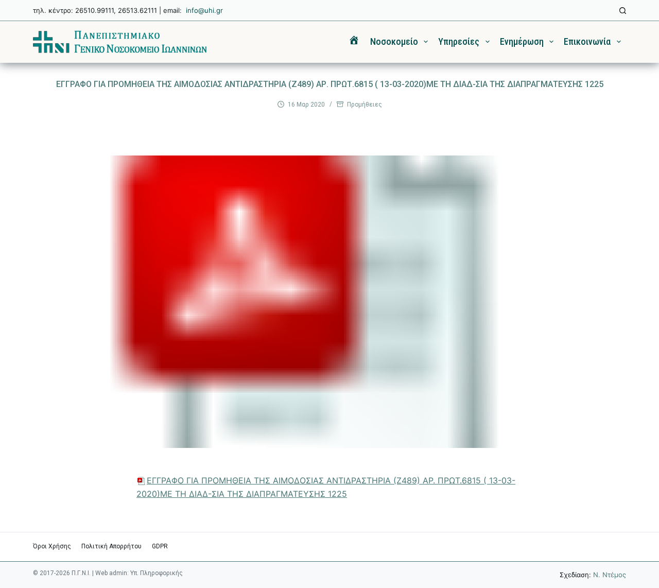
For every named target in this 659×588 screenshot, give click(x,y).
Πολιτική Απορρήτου (111, 546)
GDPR (160, 546)
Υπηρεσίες (458, 41)
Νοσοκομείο (394, 41)
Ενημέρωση (522, 41)
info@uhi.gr (204, 10)
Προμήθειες (364, 104)
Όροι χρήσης (52, 546)
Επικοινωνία (587, 41)
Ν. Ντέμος (609, 574)
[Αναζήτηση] (622, 10)
